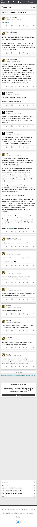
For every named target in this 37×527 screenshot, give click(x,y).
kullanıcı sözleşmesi (28, 509)
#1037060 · (13, 254)
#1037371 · (13, 155)
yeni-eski (13, 12)
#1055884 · (13, 61)
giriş (21, 2)
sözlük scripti (10, 375)
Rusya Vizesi (3, 375)
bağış (18, 517)
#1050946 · (13, 113)
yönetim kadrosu (19, 513)
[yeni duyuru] (34, 482)
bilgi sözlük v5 (18, 485)
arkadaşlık (27, 375)
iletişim (12, 509)
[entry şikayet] (34, 26)
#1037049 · (13, 273)
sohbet (30, 375)
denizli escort (29, 377)
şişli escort (8, 381)
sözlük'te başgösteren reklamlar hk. (18, 490)
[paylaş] (16, 26)
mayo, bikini (33, 375)
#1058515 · (13, 34)
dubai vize (6, 375)
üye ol (31, 2)
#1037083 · (13, 240)
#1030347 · (13, 356)
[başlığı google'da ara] (34, 7)
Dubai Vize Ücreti (21, 375)
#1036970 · (13, 339)
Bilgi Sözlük (3, 2)
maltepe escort (12, 377)
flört (25, 375)
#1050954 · (13, 94)
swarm (7, 22)
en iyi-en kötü (23, 12)
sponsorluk (29, 513)
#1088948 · (13, 19)
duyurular (6, 482)
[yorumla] (23, 26)
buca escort (21, 377)
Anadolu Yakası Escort (22, 379)
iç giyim (14, 375)
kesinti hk (18, 496)
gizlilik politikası (8, 513)
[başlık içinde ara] (31, 7)
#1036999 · (13, 307)
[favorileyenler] (27, 26)
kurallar (18, 509)
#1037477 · (13, 134)
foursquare (10, 228)
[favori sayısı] (19, 26)
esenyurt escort (16, 381)
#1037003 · (13, 290)
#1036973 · (13, 322)
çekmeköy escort (10, 379)
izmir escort (4, 377)
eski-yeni (5, 12)
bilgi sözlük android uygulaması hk (18, 488)
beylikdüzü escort (27, 381)
